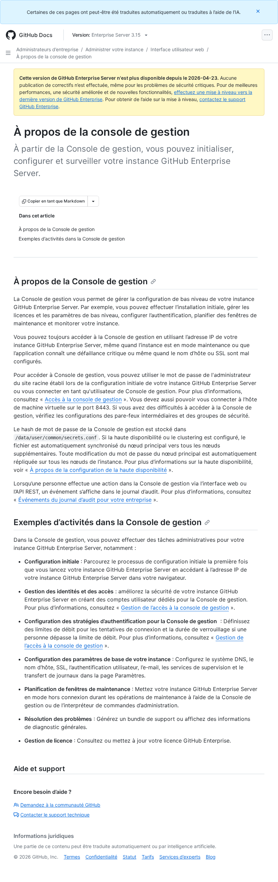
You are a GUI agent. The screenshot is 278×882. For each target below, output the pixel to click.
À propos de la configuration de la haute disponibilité (98, 469)
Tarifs (148, 857)
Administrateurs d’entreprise (47, 49)
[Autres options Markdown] (93, 201)
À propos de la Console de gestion (81, 281)
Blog (211, 857)
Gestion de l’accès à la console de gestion (175, 607)
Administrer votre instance (114, 49)
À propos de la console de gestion (54, 56)
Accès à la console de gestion (83, 399)
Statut (129, 857)
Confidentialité (101, 857)
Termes (72, 857)
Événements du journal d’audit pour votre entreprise (85, 499)
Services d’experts (179, 857)
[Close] (258, 11)
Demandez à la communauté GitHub (60, 805)
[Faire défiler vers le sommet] (263, 867)
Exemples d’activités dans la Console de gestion (108, 522)
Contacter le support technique (55, 815)
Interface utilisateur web (177, 49)
